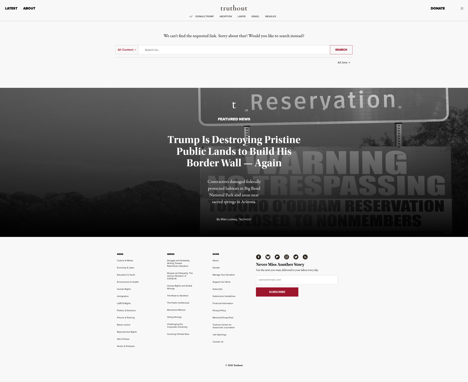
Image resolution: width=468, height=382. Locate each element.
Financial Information (223, 303)
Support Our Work (221, 281)
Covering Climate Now (178, 334)
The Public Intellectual (178, 302)
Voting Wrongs (174, 317)
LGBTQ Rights (124, 303)
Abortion (226, 16)
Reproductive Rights (127, 331)
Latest (11, 8)
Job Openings (220, 334)
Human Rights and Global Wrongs (179, 287)
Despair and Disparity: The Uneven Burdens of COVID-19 (180, 275)
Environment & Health (128, 281)
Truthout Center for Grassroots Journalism (224, 326)
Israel (255, 16)
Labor (242, 16)
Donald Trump (204, 16)
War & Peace (123, 338)
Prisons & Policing (126, 317)
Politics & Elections (126, 310)
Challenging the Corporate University (177, 325)
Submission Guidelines (224, 296)
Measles (270, 16)
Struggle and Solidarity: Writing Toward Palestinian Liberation (178, 263)
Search (341, 50)
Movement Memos (176, 309)
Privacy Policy (219, 310)
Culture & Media (125, 260)
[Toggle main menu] (457, 8)
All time (343, 62)
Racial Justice (123, 324)
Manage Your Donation (224, 274)
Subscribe (217, 289)
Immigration (123, 296)
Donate (438, 8)
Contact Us (218, 341)
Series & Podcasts (126, 346)
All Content (125, 50)
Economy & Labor (125, 267)
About (29, 8)
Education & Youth (126, 274)
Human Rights (124, 289)
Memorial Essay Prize (223, 317)
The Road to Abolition (177, 295)
